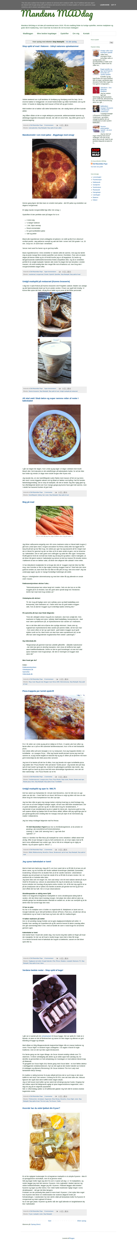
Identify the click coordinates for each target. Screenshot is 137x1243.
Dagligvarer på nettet (35, 961)
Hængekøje (97, 192)
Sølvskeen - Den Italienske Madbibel (106, 89)
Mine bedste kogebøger (47, 33)
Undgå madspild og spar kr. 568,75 (39, 789)
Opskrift (51, 274)
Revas (51, 852)
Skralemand (57, 852)
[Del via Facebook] (66, 125)
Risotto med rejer (79, 779)
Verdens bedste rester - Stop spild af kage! (42, 970)
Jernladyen (41, 1099)
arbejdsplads (46, 1036)
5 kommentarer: (49, 125)
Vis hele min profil (97, 167)
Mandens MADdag (57, 13)
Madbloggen (28, 33)
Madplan (63, 961)
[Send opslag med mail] (57, 125)
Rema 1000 (56, 682)
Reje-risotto (65, 779)
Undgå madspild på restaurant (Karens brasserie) (46, 281)
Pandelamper (97, 179)
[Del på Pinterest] (67, 125)
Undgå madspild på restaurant (69, 391)
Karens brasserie (34, 391)
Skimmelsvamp (64, 682)
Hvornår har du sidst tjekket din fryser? (41, 1108)
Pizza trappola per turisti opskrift (38, 691)
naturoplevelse (33, 128)
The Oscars (52, 1101)
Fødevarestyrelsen (29, 667)
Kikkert (95, 200)
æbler (60, 128)
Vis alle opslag (71, 42)
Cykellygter (96, 195)
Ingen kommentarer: (50, 271)
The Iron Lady (44, 1101)
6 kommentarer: (49, 679)
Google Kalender (47, 961)
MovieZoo (46, 852)
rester (47, 495)
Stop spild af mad (52, 128)
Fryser (31, 1214)
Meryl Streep (56, 1099)
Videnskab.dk (27, 674)
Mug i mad (32, 682)
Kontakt (86, 33)
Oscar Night (70, 1099)
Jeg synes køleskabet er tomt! (36, 861)
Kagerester (48, 1099)
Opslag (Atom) (35, 1224)
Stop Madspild (42, 128)
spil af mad (65, 852)
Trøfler (59, 1101)
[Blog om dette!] (62, 125)
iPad (54, 961)
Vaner (42, 963)
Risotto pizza (27, 781)
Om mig (76, 33)
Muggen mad (48, 682)
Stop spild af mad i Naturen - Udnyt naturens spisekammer (50, 46)
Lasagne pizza (44, 779)
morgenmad (39, 274)
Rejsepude (96, 190)
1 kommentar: (48, 492)
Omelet (46, 274)
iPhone (58, 961)
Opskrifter (64, 33)
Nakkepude (96, 182)
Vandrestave (97, 187)
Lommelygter (97, 177)
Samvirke (25, 672)
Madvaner (76, 961)
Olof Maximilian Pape (100, 164)
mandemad (32, 274)
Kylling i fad (41, 495)
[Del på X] (64, 125)
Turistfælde (58, 781)
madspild (69, 961)
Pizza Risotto (57, 779)
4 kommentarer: (49, 958)
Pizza (50, 779)
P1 (80, 961)
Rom (33, 781)
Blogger (71, 1238)
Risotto (71, 779)
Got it (113, 5)
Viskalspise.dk (27, 669)
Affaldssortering (37, 852)
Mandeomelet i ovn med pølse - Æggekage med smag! (48, 135)
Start (49, 1221)
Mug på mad (28, 502)
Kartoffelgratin (33, 495)
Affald (30, 852)
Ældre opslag (81, 1221)
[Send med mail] (60, 125)
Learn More (104, 5)
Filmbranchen (33, 1099)
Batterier (95, 197)
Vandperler (96, 185)
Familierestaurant (34, 779)
